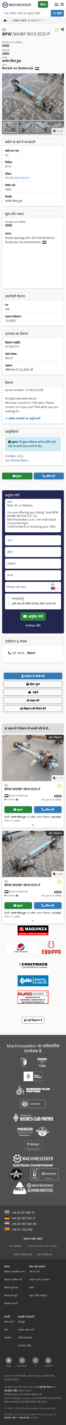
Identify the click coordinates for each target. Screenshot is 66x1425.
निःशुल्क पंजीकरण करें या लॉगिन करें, (37, 442)
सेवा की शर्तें (24, 1417)
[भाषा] (56, 4)
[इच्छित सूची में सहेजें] (56, 30)
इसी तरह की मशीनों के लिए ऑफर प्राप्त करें (34, 604)
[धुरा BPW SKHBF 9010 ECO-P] (33, 758)
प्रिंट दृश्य (34, 684)
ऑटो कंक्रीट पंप (45, 1254)
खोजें (59, 13)
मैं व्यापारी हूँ (17, 599)
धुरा (7, 155)
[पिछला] (6, 104)
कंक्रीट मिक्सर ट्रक (23, 1254)
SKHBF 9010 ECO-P (17, 178)
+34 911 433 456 (21, 1230)
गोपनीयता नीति (33, 626)
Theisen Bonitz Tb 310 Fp (42, 1246)
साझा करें (34, 700)
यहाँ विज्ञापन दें (34, 1020)
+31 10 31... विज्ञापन (23, 653)
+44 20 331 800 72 (23, 1213)
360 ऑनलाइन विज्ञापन (17, 460)
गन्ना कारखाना (15, 1246)
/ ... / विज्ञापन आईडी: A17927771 (24, 20)
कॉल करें (50, 476)
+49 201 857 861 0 (23, 1218)
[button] (62, 4)
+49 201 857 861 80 (23, 1224)
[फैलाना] (33, 825)
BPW (8, 166)
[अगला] (60, 104)
